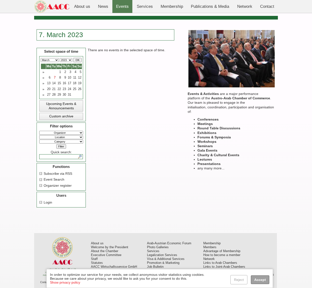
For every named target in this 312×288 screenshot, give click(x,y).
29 (59, 94)
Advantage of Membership (221, 251)
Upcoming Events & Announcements (61, 106)
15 (59, 83)
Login (48, 202)
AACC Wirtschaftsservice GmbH (114, 266)
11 (74, 77)
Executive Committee (106, 255)
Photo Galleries (158, 247)
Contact (44, 282)
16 (64, 83)
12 (79, 77)
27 (48, 94)
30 (64, 94)
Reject (239, 280)
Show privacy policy (65, 282)
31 (69, 94)
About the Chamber (104, 251)
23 (64, 89)
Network (209, 259)
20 (48, 89)
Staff (94, 259)
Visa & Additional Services (166, 259)
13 (48, 83)
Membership (212, 243)
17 (69, 83)
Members (209, 247)
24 (69, 89)
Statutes (97, 263)
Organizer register (58, 185)
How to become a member (221, 255)
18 (74, 83)
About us (97, 243)
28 (54, 94)
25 (74, 89)
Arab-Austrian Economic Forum (169, 243)
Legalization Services (162, 255)
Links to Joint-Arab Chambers (224, 266)
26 (79, 89)
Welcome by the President (109, 247)
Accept (260, 280)
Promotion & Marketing (163, 263)
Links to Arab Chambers (220, 263)
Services (153, 251)
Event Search (54, 179)
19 (79, 83)
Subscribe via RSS (58, 173)
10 (69, 77)
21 (54, 89)
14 (54, 83)
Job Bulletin (155, 266)
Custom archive (61, 116)
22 (59, 89)
